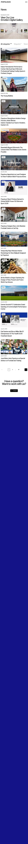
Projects (3, 413)
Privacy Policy (4, 833)
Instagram (16, 423)
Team (15, 413)
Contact (3, 426)
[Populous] (6, 2)
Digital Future (4, 423)
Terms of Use (4, 834)
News (2, 424)
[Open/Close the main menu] (26, 2)
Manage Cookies (5, 837)
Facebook (16, 424)
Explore (2, 411)
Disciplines (3, 414)
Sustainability (4, 421)
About (15, 411)
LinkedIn (16, 421)
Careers (16, 414)
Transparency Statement (7, 836)
